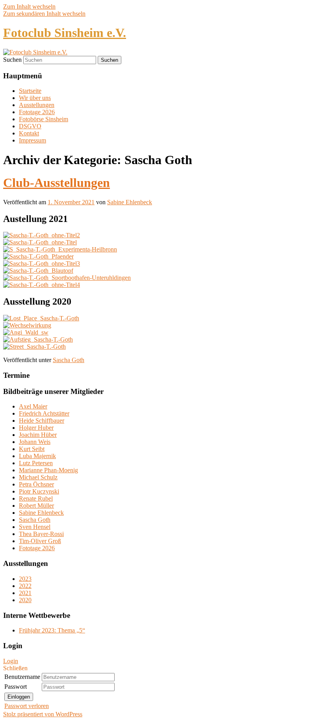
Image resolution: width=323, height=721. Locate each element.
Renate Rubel (36, 498)
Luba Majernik (37, 456)
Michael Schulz (38, 477)
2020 (25, 600)
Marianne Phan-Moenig (48, 470)
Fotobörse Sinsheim (43, 119)
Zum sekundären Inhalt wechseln (44, 13)
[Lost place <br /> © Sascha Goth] (41, 318)
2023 (25, 578)
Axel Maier (33, 406)
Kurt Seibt (32, 449)
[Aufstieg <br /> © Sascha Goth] (38, 339)
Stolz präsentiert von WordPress (42, 714)
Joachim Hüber (38, 434)
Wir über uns (35, 97)
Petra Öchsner (36, 484)
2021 (25, 593)
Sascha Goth (68, 360)
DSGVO (30, 126)
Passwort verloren (26, 706)
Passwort (15, 686)
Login (10, 661)
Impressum (32, 140)
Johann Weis (34, 441)
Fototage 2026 (37, 112)
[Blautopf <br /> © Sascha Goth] (38, 270)
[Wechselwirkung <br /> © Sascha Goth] (27, 325)
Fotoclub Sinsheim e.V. (64, 33)
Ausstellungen (36, 105)
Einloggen (18, 697)
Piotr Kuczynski (39, 491)
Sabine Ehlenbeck (129, 202)
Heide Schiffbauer (41, 420)
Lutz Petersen (36, 463)
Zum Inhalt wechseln (29, 6)
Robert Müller (36, 505)
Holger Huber (36, 427)
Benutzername (22, 676)
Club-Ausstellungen (56, 183)
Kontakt (29, 133)
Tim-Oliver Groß (40, 541)
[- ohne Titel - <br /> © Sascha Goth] (41, 235)
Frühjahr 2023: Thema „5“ (52, 630)
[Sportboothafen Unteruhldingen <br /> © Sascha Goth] (67, 277)
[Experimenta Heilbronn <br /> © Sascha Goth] (60, 249)
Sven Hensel (34, 526)
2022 (25, 585)
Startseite (30, 90)
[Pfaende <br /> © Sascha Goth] (38, 256)
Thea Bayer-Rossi (41, 534)
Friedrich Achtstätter (44, 413)
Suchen (12, 59)
